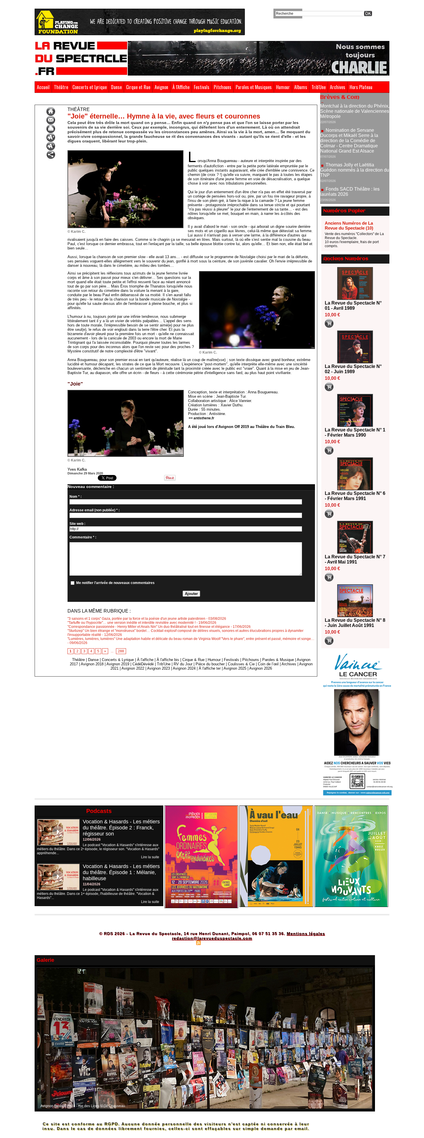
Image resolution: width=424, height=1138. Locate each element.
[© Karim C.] (125, 152)
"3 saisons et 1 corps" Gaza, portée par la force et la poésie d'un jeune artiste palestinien (136, 619)
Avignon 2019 (117, 664)
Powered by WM (237, 942)
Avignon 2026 (260, 668)
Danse (116, 87)
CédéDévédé (143, 664)
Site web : (77, 524)
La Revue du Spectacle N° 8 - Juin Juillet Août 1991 (355, 623)
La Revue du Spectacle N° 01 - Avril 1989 (353, 306)
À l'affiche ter (210, 668)
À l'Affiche (181, 87)
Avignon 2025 (235, 668)
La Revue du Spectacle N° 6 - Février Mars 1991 (355, 496)
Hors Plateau (361, 87)
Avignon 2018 (92, 664)
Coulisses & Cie (241, 664)
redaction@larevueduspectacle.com (212, 938)
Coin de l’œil (268, 664)
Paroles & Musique (278, 660)
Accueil (43, 87)
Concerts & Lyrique (118, 660)
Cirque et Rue (138, 87)
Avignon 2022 (132, 668)
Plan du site (184, 942)
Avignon (161, 87)
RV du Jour (183, 664)
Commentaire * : (83, 537)
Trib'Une (319, 87)
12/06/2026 (92, 839)
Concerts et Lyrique (89, 87)
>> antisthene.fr (201, 418)
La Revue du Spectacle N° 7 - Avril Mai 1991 (355, 559)
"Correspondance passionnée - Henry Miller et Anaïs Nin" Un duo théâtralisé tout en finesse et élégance (148, 627)
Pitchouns (222, 87)
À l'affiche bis (168, 660)
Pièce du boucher (210, 664)
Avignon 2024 (184, 668)
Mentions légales (306, 933)
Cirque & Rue (193, 660)
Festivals (201, 87)
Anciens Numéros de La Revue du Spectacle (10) (349, 225)
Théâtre (61, 87)
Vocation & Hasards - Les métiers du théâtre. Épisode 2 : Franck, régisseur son (121, 828)
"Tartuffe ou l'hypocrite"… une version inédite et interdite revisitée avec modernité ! (131, 623)
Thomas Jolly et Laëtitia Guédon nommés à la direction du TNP (354, 143)
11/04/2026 (91, 884)
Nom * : (76, 497)
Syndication (211, 942)
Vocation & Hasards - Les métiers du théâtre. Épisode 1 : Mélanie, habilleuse (121, 872)
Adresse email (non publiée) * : (95, 510)
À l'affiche (145, 660)
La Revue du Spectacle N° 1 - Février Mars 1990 (355, 432)
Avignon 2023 (158, 668)
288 (121, 651)
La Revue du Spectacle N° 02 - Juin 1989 (353, 369)
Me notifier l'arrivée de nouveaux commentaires (115, 583)
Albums (300, 87)
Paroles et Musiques (254, 87)
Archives (337, 87)
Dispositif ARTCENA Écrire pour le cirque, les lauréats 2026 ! (354, 184)
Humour (283, 87)
